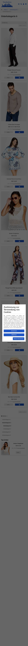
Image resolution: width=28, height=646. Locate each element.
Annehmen (14, 330)
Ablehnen (14, 334)
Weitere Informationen (18, 338)
